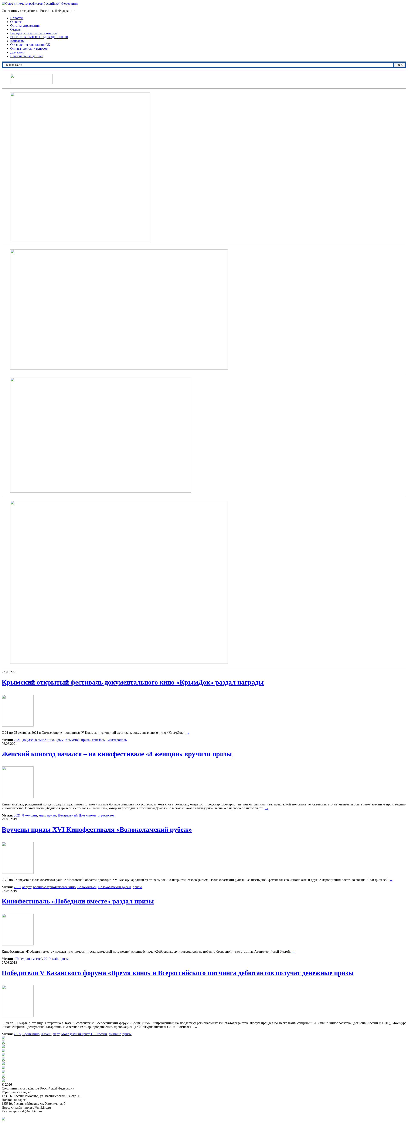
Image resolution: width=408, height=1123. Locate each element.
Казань (46, 1034)
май (55, 959)
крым (60, 740)
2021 (17, 740)
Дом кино (17, 52)
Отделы (15, 29)
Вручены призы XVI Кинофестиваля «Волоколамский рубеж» (97, 829)
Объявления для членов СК (30, 44)
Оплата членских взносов (29, 48)
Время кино (31, 1034)
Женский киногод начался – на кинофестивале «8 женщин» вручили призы (117, 754)
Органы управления (25, 25)
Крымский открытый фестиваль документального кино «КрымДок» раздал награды (133, 682)
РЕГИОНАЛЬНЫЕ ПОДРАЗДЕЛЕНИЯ (39, 37)
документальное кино (38, 740)
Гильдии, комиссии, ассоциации (33, 33)
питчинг (115, 1034)
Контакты (17, 41)
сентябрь (98, 740)
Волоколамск (86, 887)
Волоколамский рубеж (114, 887)
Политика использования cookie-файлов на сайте (37, 1115)
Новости (16, 18)
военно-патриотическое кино (54, 887)
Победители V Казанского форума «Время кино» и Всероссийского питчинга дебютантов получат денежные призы (178, 973)
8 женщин (29, 815)
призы (85, 740)
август (26, 887)
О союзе (16, 22)
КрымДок (72, 740)
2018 (17, 1034)
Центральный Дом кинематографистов (86, 815)
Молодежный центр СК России (84, 1034)
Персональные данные (26, 56)
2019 (17, 887)
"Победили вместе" (28, 959)
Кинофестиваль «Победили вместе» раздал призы (78, 901)
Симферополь (116, 740)
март (42, 815)
